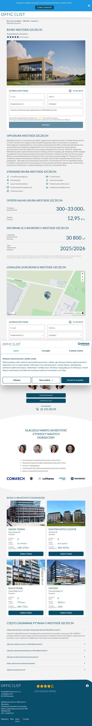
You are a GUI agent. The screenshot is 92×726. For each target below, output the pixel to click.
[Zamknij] (89, 5)
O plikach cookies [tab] (76, 351)
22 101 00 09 (78, 91)
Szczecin (34, 21)
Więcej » (68, 120)
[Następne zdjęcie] (82, 63)
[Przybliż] (82, 273)
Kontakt (26, 719)
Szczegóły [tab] (46, 351)
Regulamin (5, 719)
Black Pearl (15, 588)
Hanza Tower (16, 529)
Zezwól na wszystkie (75, 380)
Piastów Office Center (62, 529)
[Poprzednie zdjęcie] (10, 63)
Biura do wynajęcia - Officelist (18, 21)
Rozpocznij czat (46, 401)
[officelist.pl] (11, 685)
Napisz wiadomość (46, 395)
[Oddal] (82, 276)
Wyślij (46, 124)
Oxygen (53, 588)
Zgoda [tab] (16, 351)
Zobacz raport (44, 7)
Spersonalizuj (44, 380)
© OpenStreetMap (67, 313)
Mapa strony (17, 720)
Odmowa (16, 380)
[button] (46, 293)
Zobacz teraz (26, 554)
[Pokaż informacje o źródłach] (82, 313)
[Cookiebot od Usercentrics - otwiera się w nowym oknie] (79, 344)
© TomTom (77, 313)
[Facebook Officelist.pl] (87, 685)
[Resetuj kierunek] (82, 280)
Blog (11, 719)
